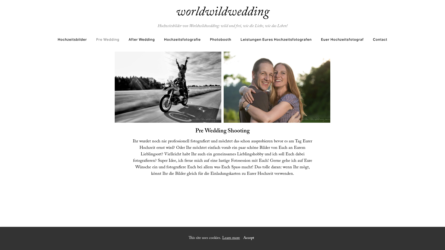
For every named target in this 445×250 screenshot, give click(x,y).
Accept (248, 238)
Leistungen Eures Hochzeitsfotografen (276, 39)
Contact (380, 39)
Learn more (231, 238)
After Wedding (142, 39)
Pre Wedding (107, 39)
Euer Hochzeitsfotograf (342, 39)
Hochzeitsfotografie (182, 39)
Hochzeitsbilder (72, 39)
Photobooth (220, 39)
